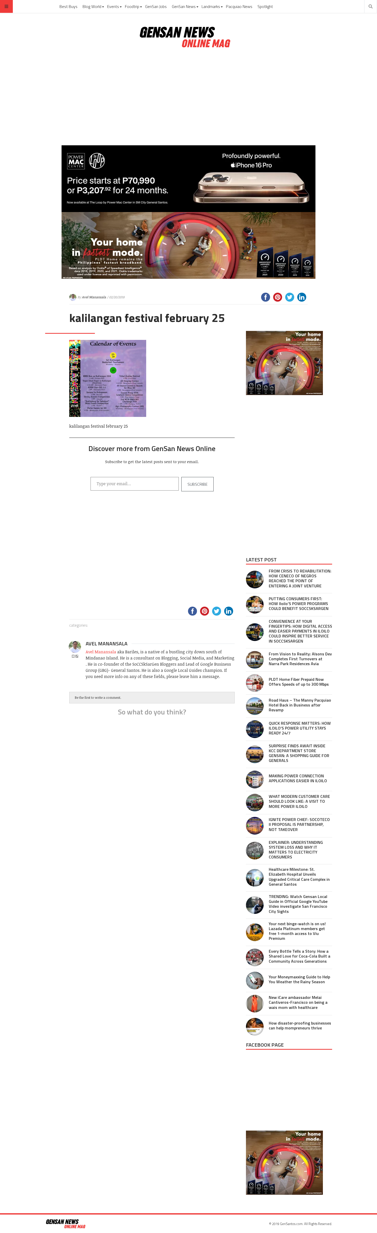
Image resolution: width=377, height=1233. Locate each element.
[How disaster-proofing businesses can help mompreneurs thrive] (255, 1027)
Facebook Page (265, 1045)
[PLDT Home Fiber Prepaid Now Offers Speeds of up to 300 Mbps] (255, 683)
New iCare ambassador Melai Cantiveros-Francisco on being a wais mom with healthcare (298, 1002)
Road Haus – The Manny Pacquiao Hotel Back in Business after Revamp (300, 705)
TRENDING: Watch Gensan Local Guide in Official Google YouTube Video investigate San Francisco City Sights (298, 903)
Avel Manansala (94, 297)
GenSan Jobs (156, 6)
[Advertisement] (188, 97)
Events (113, 6)
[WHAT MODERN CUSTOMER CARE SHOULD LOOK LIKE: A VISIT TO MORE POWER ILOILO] (255, 802)
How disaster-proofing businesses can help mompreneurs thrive (300, 1025)
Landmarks (211, 6)
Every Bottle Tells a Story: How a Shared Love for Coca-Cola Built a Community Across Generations (299, 956)
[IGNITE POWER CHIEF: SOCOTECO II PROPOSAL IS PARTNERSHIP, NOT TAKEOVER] (255, 826)
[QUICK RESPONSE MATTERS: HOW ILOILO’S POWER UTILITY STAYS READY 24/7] (255, 729)
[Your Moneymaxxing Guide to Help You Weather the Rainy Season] (255, 980)
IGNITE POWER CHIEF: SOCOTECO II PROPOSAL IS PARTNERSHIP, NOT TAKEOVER (299, 824)
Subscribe (197, 484)
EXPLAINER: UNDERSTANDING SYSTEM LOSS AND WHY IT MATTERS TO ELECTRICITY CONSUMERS (296, 849)
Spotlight (265, 6)
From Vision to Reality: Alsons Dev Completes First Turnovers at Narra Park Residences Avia (300, 659)
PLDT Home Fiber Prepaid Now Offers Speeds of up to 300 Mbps (299, 681)
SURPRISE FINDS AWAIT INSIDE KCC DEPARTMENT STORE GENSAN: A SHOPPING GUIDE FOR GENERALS (299, 753)
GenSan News (184, 6)
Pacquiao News (239, 6)
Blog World (92, 6)
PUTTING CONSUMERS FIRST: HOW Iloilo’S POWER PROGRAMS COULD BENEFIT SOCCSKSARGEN (299, 603)
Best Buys (68, 6)
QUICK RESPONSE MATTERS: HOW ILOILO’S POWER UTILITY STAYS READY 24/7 (300, 728)
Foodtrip (132, 6)
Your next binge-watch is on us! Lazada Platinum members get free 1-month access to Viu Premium (297, 931)
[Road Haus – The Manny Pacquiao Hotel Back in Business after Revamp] (255, 706)
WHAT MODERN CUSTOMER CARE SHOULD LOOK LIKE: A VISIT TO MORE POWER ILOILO (299, 801)
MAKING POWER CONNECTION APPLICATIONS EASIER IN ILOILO (298, 778)
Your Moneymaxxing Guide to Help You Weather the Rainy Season (299, 979)
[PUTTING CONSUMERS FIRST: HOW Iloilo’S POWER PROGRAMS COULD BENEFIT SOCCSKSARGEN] (255, 605)
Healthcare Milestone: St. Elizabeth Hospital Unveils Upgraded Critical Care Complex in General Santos (299, 876)
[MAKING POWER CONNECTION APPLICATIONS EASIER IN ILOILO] (255, 779)
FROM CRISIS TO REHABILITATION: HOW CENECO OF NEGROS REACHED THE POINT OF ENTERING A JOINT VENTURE (300, 578)
